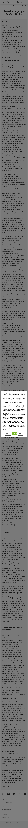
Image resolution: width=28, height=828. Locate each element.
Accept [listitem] (15, 433)
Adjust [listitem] (20, 433)
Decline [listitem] (8, 433)
